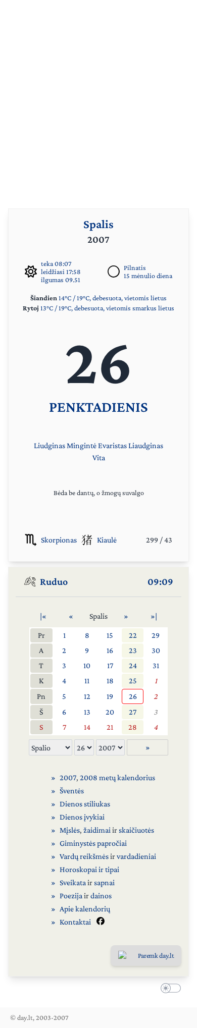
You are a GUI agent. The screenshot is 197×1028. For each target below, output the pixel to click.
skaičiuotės (136, 830)
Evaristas (112, 445)
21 (110, 727)
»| (154, 616)
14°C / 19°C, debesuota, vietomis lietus (113, 298)
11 (86, 680)
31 (156, 665)
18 (110, 680)
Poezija (71, 895)
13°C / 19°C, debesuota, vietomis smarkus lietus (107, 308)
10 (86, 665)
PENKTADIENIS (98, 406)
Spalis (98, 224)
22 (133, 635)
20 (110, 712)
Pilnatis (135, 267)
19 (110, 696)
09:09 (160, 581)
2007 (68, 777)
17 (110, 665)
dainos (101, 895)
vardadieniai (136, 856)
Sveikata (73, 882)
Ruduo (54, 581)
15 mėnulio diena (148, 276)
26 (133, 696)
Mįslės (70, 830)
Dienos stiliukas (85, 803)
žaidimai (97, 830)
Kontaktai (75, 921)
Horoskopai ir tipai (89, 869)
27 (132, 712)
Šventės (72, 790)
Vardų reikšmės (84, 856)
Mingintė (81, 445)
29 (156, 635)
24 (133, 665)
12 (87, 696)
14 (87, 727)
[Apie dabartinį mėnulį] (114, 271)
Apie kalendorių (85, 908)
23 (133, 650)
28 (132, 727)
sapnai (104, 882)
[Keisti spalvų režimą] (169, 990)
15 (110, 635)
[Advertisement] (98, 98)
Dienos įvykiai (82, 817)
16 (110, 650)
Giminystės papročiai (93, 843)
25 (133, 680)
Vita (98, 457)
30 (156, 650)
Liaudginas (145, 445)
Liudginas (49, 445)
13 (87, 712)
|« (43, 616)
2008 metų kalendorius (117, 777)
